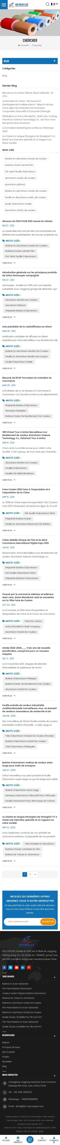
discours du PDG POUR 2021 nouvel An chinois (27, 221)
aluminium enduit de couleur (20, 632)
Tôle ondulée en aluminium (39, 844)
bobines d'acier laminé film (19, 165)
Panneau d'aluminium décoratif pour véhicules (30, 795)
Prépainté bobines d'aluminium (21, 578)
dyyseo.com (36, 1124)
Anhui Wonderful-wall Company (22, 626)
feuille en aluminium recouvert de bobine (27, 524)
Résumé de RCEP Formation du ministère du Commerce (27, 379)
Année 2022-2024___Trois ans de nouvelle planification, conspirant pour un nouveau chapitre (26, 651)
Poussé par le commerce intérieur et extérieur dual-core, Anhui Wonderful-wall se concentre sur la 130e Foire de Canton (28, 597)
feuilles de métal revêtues (19, 473)
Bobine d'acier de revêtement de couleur (27, 416)
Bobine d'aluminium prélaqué (20, 678)
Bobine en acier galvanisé (15, 984)
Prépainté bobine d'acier (18, 518)
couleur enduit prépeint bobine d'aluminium (24, 993)
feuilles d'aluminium (16, 468)
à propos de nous (11, 1047)
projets (5, 1057)
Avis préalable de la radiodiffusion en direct (27, 326)
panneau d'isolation (15, 411)
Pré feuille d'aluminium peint (40, 513)
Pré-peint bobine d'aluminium (17, 988)
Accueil (24, 45)
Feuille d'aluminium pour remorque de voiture (30, 801)
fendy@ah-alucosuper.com (30, 1106)
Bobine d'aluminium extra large (22, 790)
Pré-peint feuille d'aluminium (20, 171)
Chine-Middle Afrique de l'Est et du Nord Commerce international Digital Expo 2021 (25, 542)
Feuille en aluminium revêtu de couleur (25, 197)
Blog (4, 75)
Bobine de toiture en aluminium (22, 854)
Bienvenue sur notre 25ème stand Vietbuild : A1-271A (28, 94)
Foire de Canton (33, 621)
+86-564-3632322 (22, 1092)
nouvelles (7, 1061)
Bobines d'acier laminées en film (22, 849)
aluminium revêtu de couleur (20, 178)
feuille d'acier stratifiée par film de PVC (22, 1017)
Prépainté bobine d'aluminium (21, 310)
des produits (8, 1052)
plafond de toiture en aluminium (18, 998)
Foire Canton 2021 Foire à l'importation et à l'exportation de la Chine (26, 491)
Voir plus (7, 263)
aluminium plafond (15, 184)
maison (5, 1042)
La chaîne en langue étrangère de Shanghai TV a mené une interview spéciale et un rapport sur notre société (28, 140)
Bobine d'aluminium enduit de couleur (25, 741)
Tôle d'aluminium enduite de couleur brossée (29, 736)
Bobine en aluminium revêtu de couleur (26, 191)
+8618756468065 (29, 1099)
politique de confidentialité (36, 1127)
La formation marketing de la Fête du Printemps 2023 (28, 129)
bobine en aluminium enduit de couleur (26, 158)
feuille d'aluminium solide (18, 204)
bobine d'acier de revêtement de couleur (27, 684)
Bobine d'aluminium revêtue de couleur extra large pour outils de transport (27, 764)
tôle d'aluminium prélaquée (20, 746)
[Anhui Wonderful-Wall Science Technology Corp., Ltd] (18, 5)
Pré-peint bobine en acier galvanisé (20, 1007)
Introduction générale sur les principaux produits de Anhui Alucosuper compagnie (29, 274)
